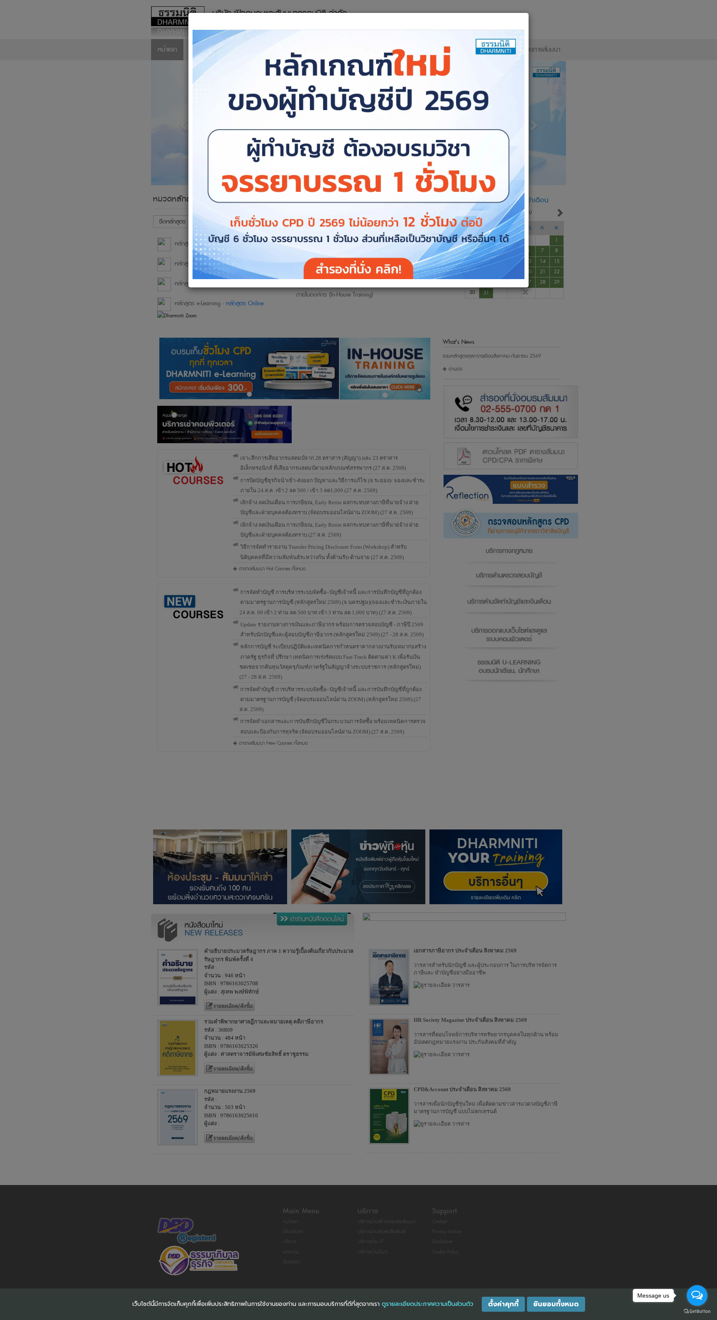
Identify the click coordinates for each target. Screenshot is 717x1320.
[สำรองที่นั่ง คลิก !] (358, 154)
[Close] (525, 293)
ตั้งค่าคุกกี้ (503, 1304)
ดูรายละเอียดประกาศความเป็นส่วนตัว (427, 1304)
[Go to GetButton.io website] (697, 1311)
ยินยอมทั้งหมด (556, 1304)
